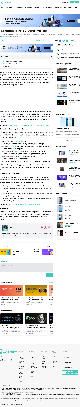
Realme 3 (18, 151)
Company (31, 351)
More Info (65, 351)
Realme (13, 146)
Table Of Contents (7, 57)
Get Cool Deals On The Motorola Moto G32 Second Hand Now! (28, 125)
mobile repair (19, 141)
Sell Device (44, 351)
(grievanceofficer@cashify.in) (8, 393)
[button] (74, 2)
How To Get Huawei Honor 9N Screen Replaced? (24, 204)
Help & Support (54, 351)
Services (20, 351)
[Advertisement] (26, 98)
